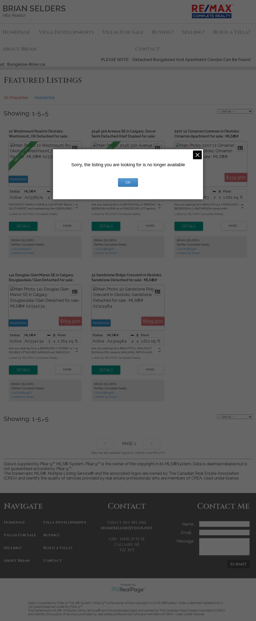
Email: (187, 532)
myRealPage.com (128, 590)
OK (128, 182)
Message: (185, 541)
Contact (147, 49)
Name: (188, 524)
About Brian (19, 49)
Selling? (193, 32)
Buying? (163, 32)
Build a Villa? (57, 547)
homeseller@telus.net (127, 528)
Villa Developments (66, 32)
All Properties (16, 97)
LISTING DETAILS (23, 226)
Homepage (16, 32)
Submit (238, 564)
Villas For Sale (123, 32)
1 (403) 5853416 (21, 248)
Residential (44, 97)
